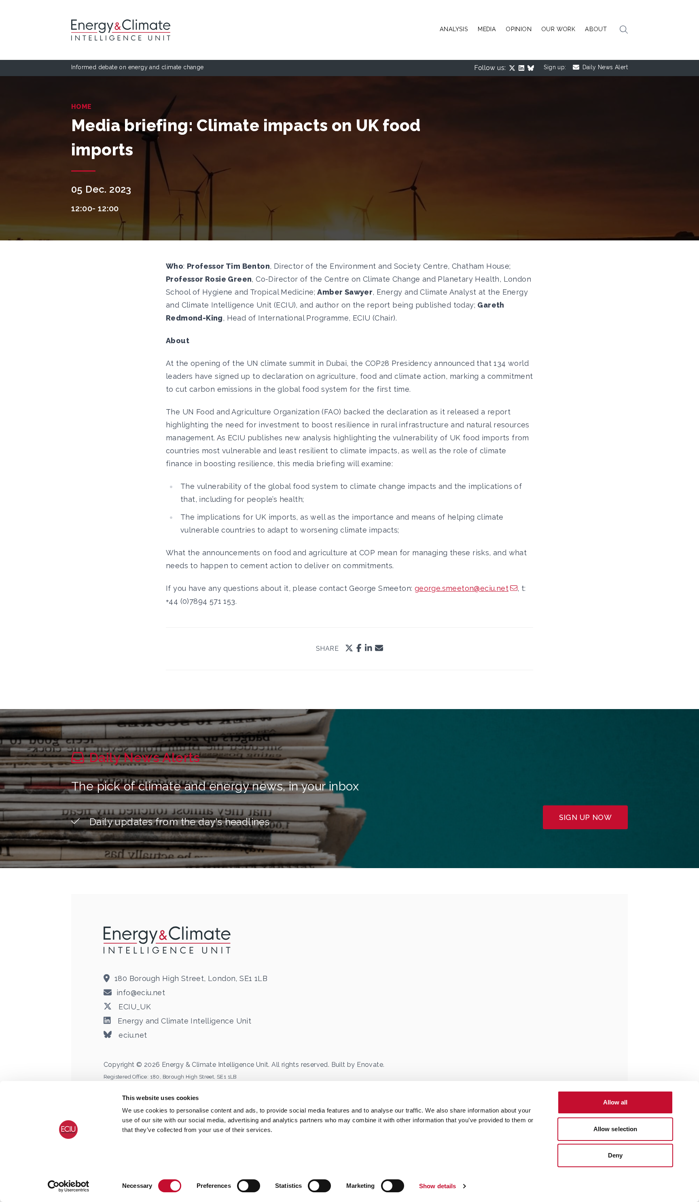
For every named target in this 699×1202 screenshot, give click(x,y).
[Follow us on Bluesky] (532, 68)
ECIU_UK (133, 1006)
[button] (624, 30)
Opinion (519, 28)
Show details (437, 1186)
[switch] (248, 1185)
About (596, 28)
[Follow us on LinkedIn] (523, 68)
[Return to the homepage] (168, 939)
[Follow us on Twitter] (514, 68)
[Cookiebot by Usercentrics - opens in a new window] (68, 1186)
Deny (615, 1155)
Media (487, 28)
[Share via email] (379, 648)
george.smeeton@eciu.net (461, 588)
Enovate (370, 1064)
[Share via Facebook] (359, 648)
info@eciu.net (140, 992)
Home (81, 106)
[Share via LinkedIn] (368, 648)
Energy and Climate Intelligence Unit (183, 1021)
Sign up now (585, 817)
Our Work (558, 28)
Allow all (615, 1102)
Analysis (454, 28)
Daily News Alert (605, 67)
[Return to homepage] (121, 29)
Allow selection (615, 1129)
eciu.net (131, 1035)
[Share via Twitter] (349, 648)
